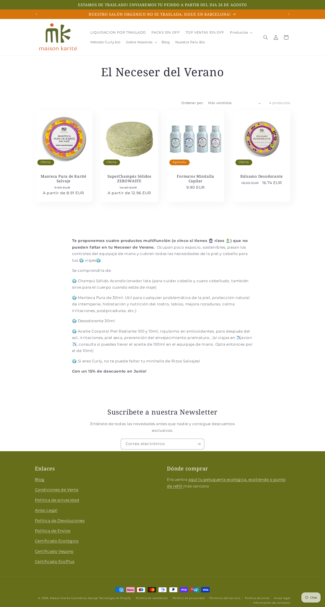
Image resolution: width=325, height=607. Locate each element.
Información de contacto (271, 602)
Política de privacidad (57, 500)
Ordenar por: (192, 103)
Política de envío (257, 598)
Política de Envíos (53, 531)
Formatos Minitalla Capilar (195, 178)
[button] (240, 32)
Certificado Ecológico (57, 541)
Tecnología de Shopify (115, 598)
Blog (40, 479)
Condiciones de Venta (57, 489)
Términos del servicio (224, 598)
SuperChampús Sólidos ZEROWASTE (129, 178)
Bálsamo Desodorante (261, 176)
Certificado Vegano (54, 551)
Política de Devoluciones (60, 520)
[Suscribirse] (199, 444)
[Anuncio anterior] (36, 14)
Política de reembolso (152, 598)
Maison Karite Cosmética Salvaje (74, 598)
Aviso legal (282, 598)
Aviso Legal (46, 510)
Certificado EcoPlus (55, 561)
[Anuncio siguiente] (289, 14)
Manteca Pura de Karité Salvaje (63, 178)
